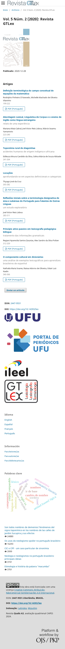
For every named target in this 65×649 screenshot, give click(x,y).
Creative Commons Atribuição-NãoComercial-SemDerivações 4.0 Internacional (30, 591)
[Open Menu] (3, 3)
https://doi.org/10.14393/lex (24, 309)
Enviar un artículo (15, 290)
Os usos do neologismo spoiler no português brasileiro (32, 540)
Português (10, 433)
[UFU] (22, 320)
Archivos (15, 10)
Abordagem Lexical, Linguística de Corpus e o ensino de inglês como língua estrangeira (32, 120)
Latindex (22, 608)
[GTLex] (21, 402)
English (8, 419)
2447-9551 (16, 303)
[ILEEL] (16, 375)
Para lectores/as (12, 451)
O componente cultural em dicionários (32, 260)
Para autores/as (12, 456)
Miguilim (32, 608)
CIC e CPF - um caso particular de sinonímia (27, 548)
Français (9, 428)
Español (9, 424)
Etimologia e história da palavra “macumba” (27, 566)
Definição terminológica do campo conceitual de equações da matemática (28, 92)
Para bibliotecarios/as (14, 460)
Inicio (5, 10)
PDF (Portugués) (15, 108)
